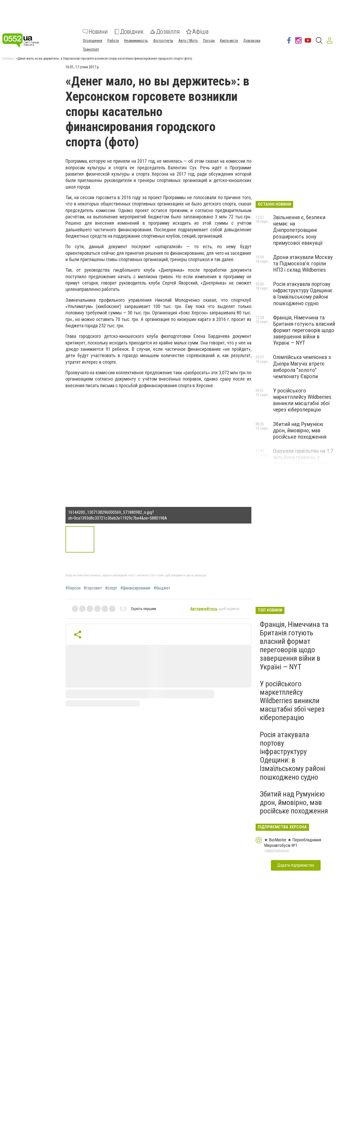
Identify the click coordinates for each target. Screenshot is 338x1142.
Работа (113, 41)
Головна (7, 58)
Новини (98, 31)
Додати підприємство (295, 865)
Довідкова (251, 41)
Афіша (200, 31)
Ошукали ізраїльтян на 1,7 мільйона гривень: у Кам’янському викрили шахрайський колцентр (303, 460)
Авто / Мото (188, 41)
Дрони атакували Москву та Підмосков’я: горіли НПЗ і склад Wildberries (303, 263)
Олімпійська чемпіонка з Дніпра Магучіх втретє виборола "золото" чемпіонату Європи (302, 366)
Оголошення (92, 41)
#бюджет (162, 588)
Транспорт (91, 49)
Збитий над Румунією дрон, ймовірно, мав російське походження (299, 430)
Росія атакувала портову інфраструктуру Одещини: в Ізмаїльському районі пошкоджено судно (303, 293)
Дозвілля (168, 31)
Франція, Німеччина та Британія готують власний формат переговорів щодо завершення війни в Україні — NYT (304, 330)
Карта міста (229, 41)
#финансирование (135, 588)
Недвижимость (136, 41)
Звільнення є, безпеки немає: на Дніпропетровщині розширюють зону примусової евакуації (299, 230)
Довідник (132, 31)
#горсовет (93, 588)
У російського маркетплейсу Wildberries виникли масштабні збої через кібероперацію (302, 400)
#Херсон (73, 588)
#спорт (111, 588)
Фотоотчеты (163, 41)
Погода (209, 41)
